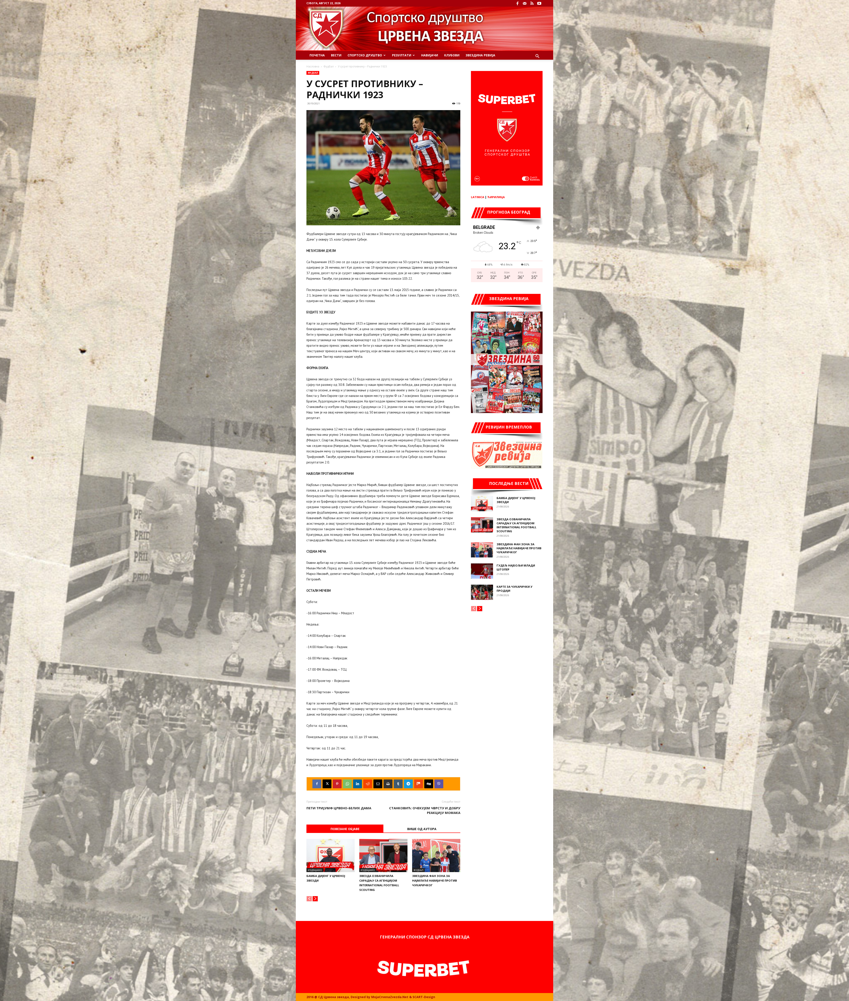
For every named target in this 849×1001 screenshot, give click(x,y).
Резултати (401, 55)
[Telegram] (408, 783)
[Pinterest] (337, 783)
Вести (336, 55)
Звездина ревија (480, 55)
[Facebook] (517, 3)
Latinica (477, 197)
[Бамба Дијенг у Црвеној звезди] (330, 855)
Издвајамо (315, 870)
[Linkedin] (357, 783)
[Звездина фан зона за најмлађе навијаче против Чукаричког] (436, 855)
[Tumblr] (398, 783)
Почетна (317, 55)
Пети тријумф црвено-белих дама (338, 808)
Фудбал (328, 66)
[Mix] (418, 783)
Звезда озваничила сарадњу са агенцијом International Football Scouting (516, 525)
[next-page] (315, 898)
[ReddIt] (367, 783)
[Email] (377, 783)
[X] (327, 783)
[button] (537, 57)
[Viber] (438, 783)
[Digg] (428, 783)
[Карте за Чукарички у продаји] (482, 592)
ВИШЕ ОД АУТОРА (421, 829)
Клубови (451, 55)
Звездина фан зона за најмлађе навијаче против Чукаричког (434, 880)
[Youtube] (539, 3)
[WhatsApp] (347, 783)
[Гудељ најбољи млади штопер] (482, 571)
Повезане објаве (345, 829)
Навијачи (429, 55)
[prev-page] (309, 898)
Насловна (312, 66)
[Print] (388, 783)
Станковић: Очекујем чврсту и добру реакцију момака (424, 810)
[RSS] (532, 3)
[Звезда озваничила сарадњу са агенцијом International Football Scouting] (383, 855)
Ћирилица (496, 197)
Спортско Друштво (365, 55)
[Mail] (524, 3)
